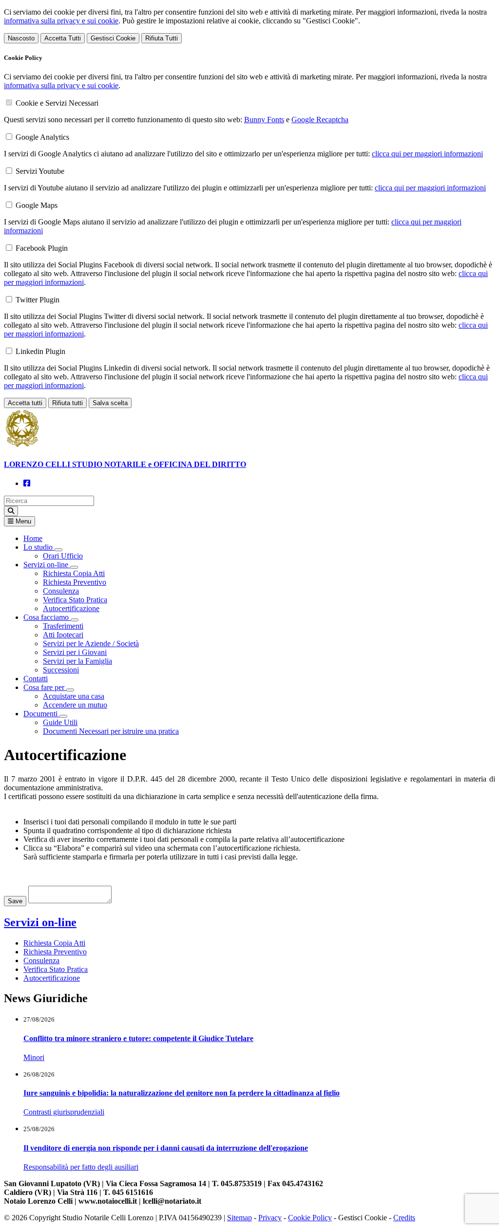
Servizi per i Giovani (75, 652)
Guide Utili (60, 722)
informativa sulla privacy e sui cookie (61, 21)
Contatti (35, 678)
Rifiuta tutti (67, 403)
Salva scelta (110, 403)
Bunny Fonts (264, 119)
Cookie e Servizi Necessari (57, 103)
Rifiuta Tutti (161, 38)
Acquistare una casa (73, 696)
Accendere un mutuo (75, 705)
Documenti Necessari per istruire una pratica (111, 731)
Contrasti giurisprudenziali (63, 1112)
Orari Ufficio (63, 556)
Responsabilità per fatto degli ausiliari (80, 1167)
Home (32, 538)
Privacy (270, 1217)
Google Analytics (42, 137)
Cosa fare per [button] (44, 687)
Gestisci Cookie (113, 38)
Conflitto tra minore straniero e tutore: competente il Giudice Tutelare (138, 1038)
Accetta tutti (25, 403)
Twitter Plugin (37, 300)
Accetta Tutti (62, 38)
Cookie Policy (310, 1217)
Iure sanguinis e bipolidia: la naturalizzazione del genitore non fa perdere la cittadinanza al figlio (181, 1093)
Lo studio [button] (39, 547)
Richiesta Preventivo (74, 582)
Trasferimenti (63, 626)
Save (15, 901)
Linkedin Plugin (40, 351)
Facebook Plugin (42, 248)
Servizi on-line (40, 922)
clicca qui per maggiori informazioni (427, 153)
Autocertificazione (71, 608)
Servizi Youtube (40, 171)
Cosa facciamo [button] (47, 617)
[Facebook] (26, 483)
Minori (33, 1057)
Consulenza (61, 591)
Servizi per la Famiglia (77, 661)
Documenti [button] (41, 713)
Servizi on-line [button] (46, 564)
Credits (404, 1217)
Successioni (61, 670)
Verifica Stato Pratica (75, 600)
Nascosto (21, 38)
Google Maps (37, 205)
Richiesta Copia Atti (74, 573)
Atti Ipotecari (63, 635)
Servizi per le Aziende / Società (91, 643)
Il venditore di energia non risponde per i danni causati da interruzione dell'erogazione (165, 1148)
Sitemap (239, 1217)
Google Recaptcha (319, 119)
